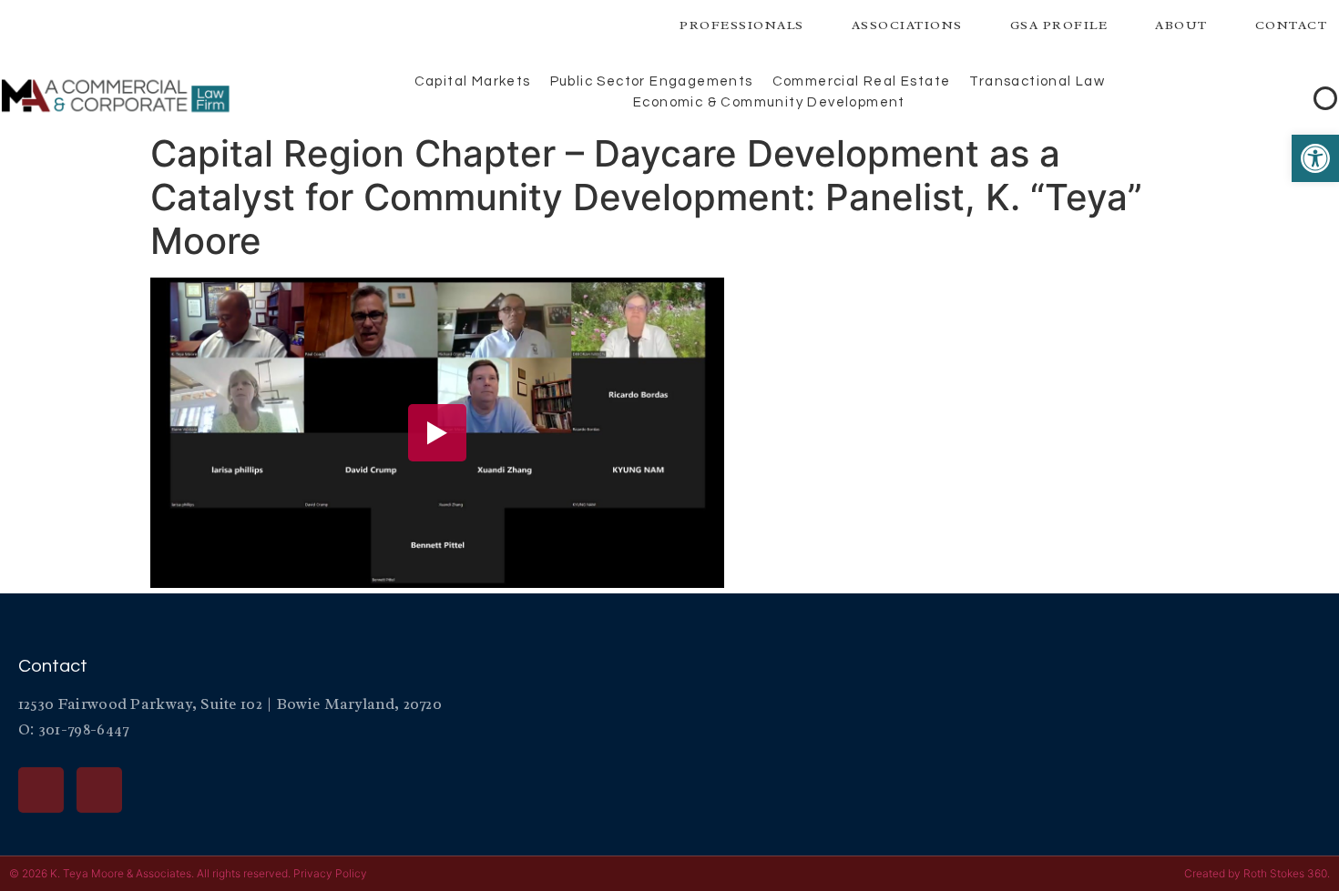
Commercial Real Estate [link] (861, 81)
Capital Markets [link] (472, 81)
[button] (1293, 97)
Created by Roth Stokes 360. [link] (1257, 873)
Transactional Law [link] (1037, 81)
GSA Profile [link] (1059, 25)
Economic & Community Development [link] (769, 102)
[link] (1315, 158)
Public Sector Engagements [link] (651, 81)
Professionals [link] (742, 25)
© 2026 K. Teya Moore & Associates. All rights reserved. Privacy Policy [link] (188, 873)
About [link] (1181, 25)
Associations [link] (907, 25)
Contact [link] (1291, 25)
